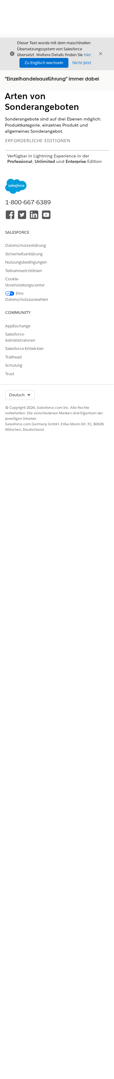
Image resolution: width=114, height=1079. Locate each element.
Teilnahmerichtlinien (23, 270)
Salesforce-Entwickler (24, 348)
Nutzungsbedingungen (26, 262)
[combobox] (20, 395)
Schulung (13, 365)
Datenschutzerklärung (25, 245)
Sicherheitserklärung (24, 254)
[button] (20, 395)
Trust (9, 373)
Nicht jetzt (81, 62)
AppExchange (17, 326)
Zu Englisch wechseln (44, 62)
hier (87, 54)
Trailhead (13, 357)
